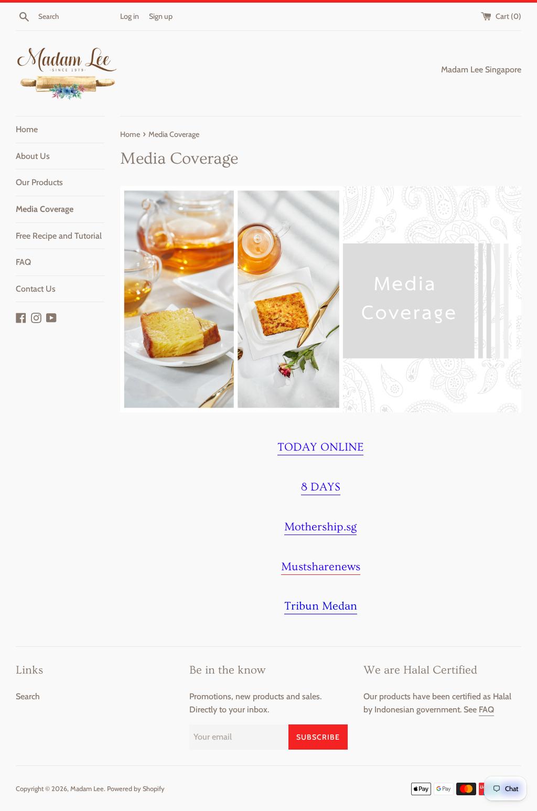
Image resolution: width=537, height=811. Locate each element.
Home (27, 129)
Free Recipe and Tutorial (59, 236)
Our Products (39, 182)
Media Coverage (44, 209)
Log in (129, 16)
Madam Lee (87, 789)
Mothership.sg (320, 526)
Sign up (161, 16)
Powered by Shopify (136, 789)
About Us (33, 156)
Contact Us (36, 289)
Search (28, 696)
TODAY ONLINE (320, 447)
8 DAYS (320, 487)
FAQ (23, 262)
